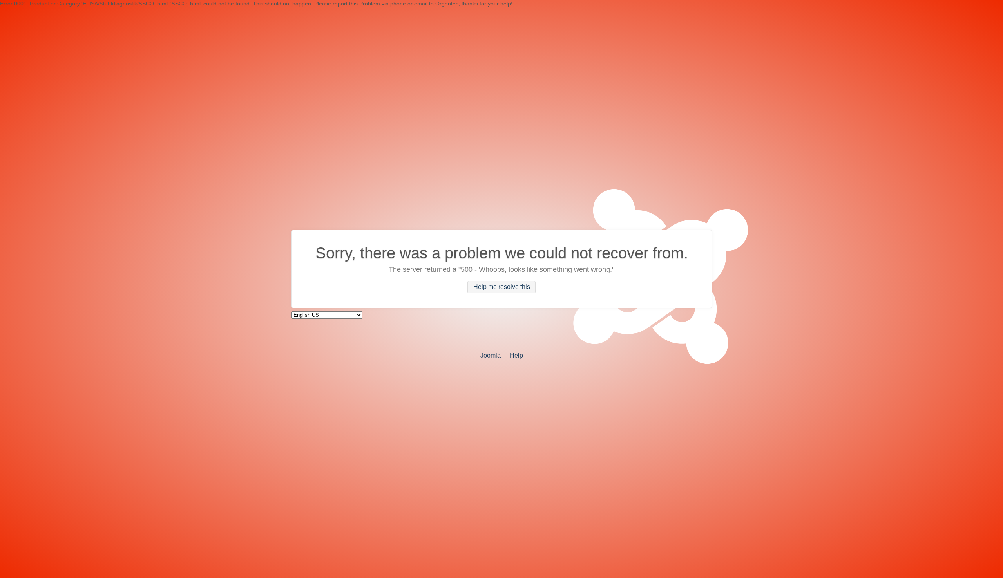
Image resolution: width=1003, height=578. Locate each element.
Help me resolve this (501, 287)
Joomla (490, 355)
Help (516, 355)
